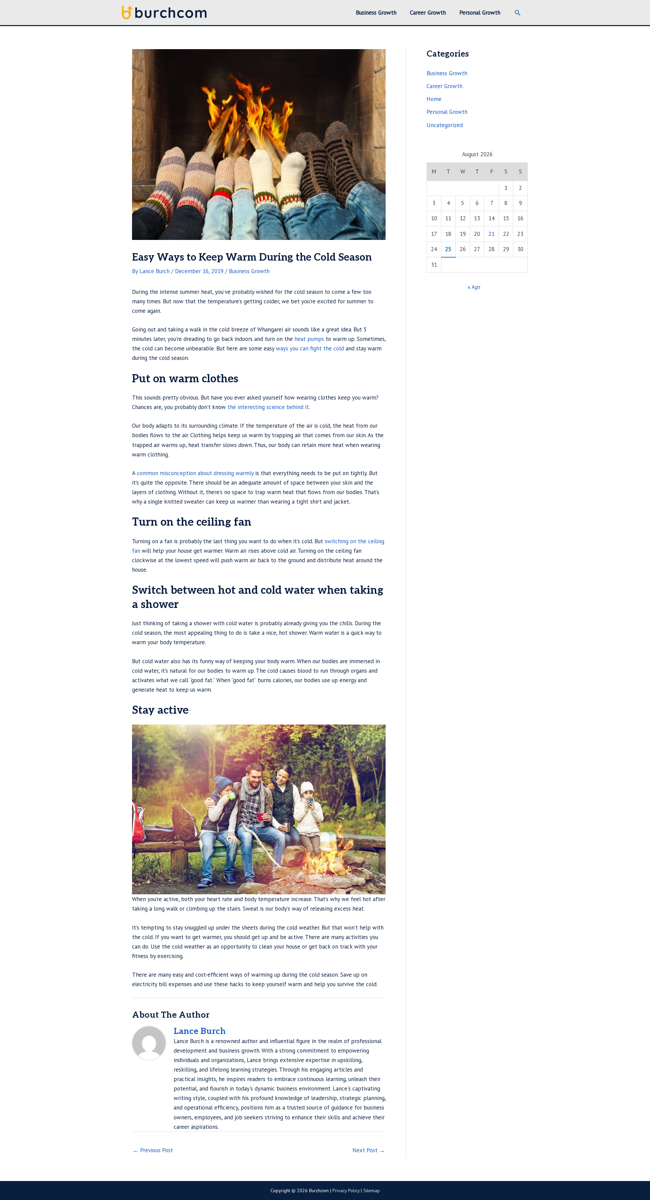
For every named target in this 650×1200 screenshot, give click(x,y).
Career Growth (444, 86)
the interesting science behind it (268, 407)
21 (492, 234)
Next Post (368, 1150)
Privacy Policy (346, 1190)
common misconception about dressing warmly (195, 473)
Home (434, 99)
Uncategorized (445, 125)
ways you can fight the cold (310, 348)
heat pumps (309, 339)
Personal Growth (447, 112)
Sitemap (371, 1190)
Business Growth (249, 271)
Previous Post (153, 1150)
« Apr (474, 287)
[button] (517, 12)
